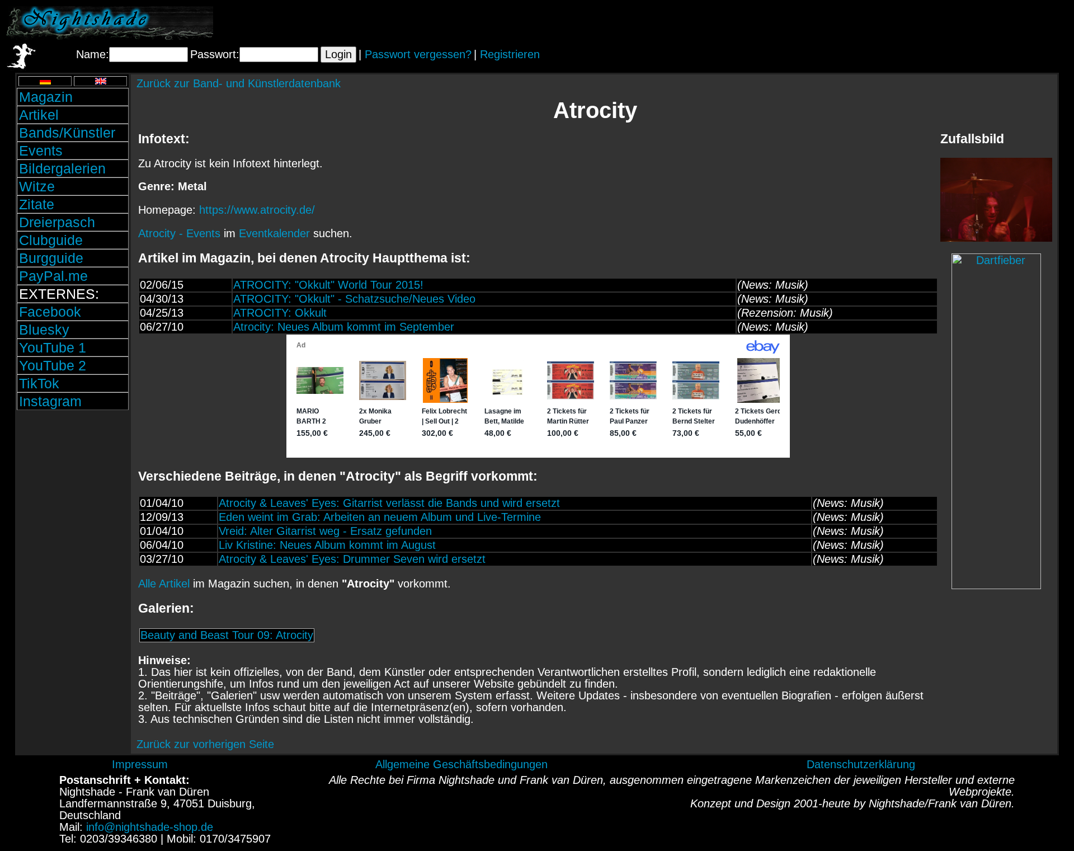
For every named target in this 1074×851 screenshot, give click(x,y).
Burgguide (51, 258)
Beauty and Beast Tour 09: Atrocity (226, 635)
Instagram (50, 401)
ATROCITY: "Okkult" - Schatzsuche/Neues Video (354, 299)
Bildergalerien (62, 168)
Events (41, 150)
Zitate (36, 204)
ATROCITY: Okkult (280, 313)
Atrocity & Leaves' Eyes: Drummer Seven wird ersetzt (352, 559)
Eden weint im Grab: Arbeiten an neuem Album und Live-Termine (380, 517)
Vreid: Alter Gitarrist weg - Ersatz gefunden (325, 531)
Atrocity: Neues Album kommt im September (343, 327)
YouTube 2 (52, 365)
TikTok (39, 383)
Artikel (39, 115)
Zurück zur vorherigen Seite (205, 744)
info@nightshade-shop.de (149, 827)
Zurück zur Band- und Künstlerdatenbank (238, 83)
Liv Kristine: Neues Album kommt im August (327, 545)
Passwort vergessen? (418, 54)
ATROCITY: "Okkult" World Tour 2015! (328, 285)
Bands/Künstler (67, 132)
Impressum (140, 764)
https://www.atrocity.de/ (257, 210)
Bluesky (44, 329)
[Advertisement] (937, 23)
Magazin (46, 97)
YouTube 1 (52, 347)
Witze (37, 186)
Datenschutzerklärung (861, 764)
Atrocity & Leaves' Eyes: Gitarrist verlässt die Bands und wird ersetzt (389, 503)
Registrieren (510, 54)
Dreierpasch (57, 222)
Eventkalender (274, 233)
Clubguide (51, 240)
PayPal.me (53, 276)
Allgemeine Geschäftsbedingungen (461, 764)
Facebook (50, 311)
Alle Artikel (164, 583)
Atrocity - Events (179, 233)
